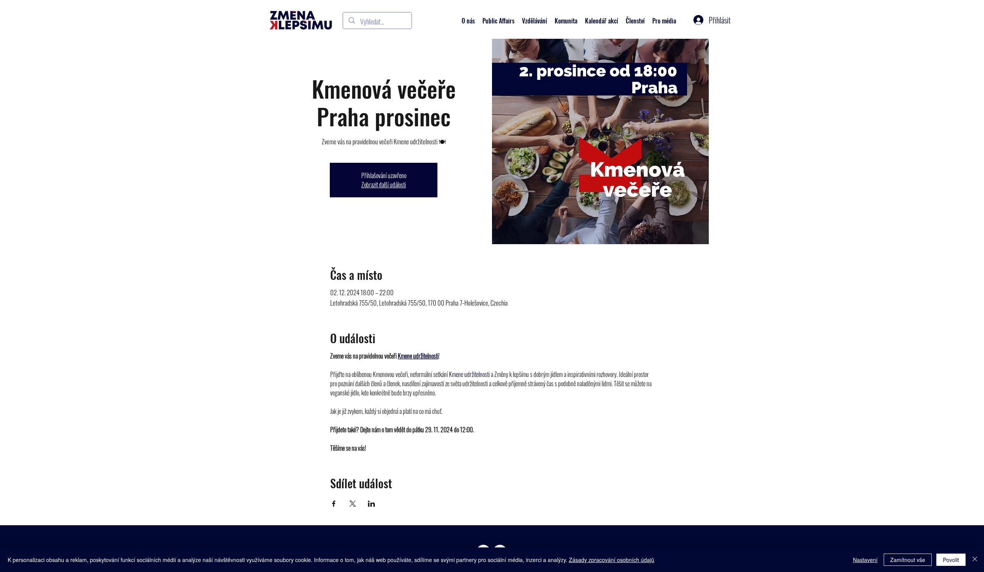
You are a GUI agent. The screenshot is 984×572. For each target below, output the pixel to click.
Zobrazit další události (383, 184)
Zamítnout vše (907, 560)
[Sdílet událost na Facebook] (333, 504)
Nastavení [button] (865, 560)
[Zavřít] (974, 560)
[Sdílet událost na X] (352, 504)
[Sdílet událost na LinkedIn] (371, 504)
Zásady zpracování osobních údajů (611, 560)
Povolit (951, 560)
